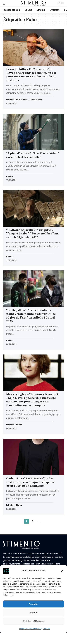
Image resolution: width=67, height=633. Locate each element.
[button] (62, 570)
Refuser (34, 612)
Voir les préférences (33, 621)
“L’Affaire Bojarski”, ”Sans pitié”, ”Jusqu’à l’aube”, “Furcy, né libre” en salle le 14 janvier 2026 (32, 233)
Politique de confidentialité (30, 629)
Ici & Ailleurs (22, 99)
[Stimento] (33, 3)
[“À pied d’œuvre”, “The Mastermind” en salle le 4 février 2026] (33, 132)
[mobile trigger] (5, 3)
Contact (46, 629)
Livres (32, 99)
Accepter (33, 604)
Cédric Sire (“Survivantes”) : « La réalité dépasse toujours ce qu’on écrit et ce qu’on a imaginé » (30, 482)
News (40, 99)
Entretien (10, 99)
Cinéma (9, 176)
